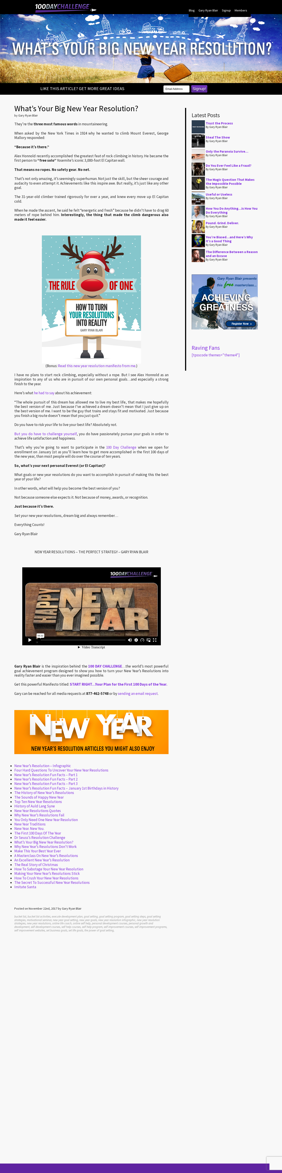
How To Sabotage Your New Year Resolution (48, 869)
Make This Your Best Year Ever (37, 851)
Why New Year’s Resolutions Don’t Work (45, 846)
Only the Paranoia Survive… (227, 151)
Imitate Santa (25, 886)
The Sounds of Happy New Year (39, 797)
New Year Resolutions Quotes (37, 810)
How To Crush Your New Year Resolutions (46, 878)
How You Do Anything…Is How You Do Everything (232, 210)
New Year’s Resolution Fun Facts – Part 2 (46, 779)
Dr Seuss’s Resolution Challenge (39, 837)
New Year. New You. (29, 828)
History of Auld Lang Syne (34, 806)
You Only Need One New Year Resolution (46, 819)
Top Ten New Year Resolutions (38, 801)
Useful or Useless (219, 194)
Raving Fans (206, 347)
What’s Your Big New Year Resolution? (43, 842)
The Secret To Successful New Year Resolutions (52, 882)
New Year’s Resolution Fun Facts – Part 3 (46, 783)
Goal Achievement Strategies (66, 8)
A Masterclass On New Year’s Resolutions (46, 855)
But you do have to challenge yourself (45, 433)
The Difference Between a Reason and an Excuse (232, 254)
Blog (192, 10)
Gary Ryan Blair (208, 10)
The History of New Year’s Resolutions (44, 792)
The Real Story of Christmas (36, 864)
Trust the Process (219, 123)
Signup (226, 10)
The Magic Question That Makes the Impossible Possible (230, 182)
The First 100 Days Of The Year (37, 833)
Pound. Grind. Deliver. (222, 223)
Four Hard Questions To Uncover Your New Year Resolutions (61, 770)
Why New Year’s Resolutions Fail (39, 815)
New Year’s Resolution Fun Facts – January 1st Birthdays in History (66, 788)
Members (241, 10)
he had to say (44, 392)
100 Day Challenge (121, 447)
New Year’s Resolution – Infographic (42, 765)
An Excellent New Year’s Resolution (42, 860)
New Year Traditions (30, 824)
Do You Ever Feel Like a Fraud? (228, 165)
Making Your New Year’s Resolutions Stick (47, 873)
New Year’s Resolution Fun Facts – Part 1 (46, 774)
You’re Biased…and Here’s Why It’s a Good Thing (229, 239)
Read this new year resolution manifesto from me (96, 365)
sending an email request (138, 693)
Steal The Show (218, 137)
